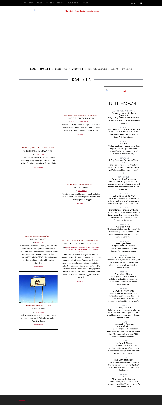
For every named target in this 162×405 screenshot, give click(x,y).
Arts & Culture (69, 115)
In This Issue (61, 69)
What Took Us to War (123, 196)
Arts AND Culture (97, 69)
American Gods (38, 309)
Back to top (22, 400)
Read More (38, 167)
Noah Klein (39, 154)
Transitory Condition (38, 239)
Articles (28, 236)
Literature (77, 69)
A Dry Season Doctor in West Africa (124, 161)
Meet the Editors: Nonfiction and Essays (81, 243)
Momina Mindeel (87, 249)
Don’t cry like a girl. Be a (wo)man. (123, 114)
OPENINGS (60, 3)
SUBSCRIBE (49, 3)
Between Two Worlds (123, 291)
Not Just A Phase (123, 343)
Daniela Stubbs (77, 122)
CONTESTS (127, 69)
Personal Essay (78, 184)
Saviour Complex (81, 187)
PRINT (31, 3)
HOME (33, 69)
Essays (69, 184)
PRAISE (39, 3)
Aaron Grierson (71, 247)
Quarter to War (123, 226)
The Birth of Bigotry (123, 360)
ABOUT (23, 3)
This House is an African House (124, 129)
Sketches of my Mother (123, 257)
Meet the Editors (69, 240)
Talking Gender (124, 307)
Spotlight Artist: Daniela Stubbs (81, 118)
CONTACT (84, 3)
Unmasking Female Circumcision (124, 325)
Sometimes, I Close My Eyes (123, 210)
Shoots (123, 143)
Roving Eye (26, 148)
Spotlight (35, 148)
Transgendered (124, 243)
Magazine (45, 69)
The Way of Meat (123, 274)
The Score (123, 376)
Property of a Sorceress (124, 179)
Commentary (30, 305)
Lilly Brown (75, 249)
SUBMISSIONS (73, 3)
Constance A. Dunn (86, 247)
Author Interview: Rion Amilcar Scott (38, 151)
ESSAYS (114, 69)
